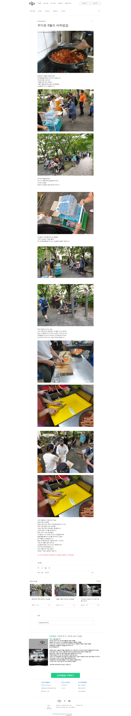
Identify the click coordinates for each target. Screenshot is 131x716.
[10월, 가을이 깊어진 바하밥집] (65, 590)
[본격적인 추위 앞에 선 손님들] (41, 590)
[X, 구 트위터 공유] (42, 568)
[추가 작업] (93, 21)
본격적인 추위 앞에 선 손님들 (41, 599)
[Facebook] (64, 701)
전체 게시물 (32, 11)
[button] (99, 11)
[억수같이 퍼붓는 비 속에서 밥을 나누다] (90, 590)
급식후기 (40, 11)
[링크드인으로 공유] (45, 568)
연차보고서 (47, 11)
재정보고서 (55, 11)
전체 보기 (99, 581)
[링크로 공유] (49, 568)
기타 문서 (63, 11)
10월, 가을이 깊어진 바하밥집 (65, 599)
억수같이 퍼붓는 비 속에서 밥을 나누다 (90, 600)
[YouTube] (69, 701)
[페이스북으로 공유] (38, 568)
